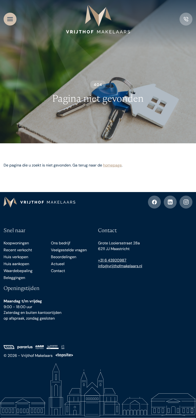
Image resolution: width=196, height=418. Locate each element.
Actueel (58, 264)
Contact (58, 270)
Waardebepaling (18, 270)
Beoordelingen (63, 257)
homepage (112, 165)
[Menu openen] (10, 19)
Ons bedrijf (60, 243)
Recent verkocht (18, 250)
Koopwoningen (16, 243)
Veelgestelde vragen (69, 250)
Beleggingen (14, 277)
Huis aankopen (16, 264)
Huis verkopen (16, 257)
